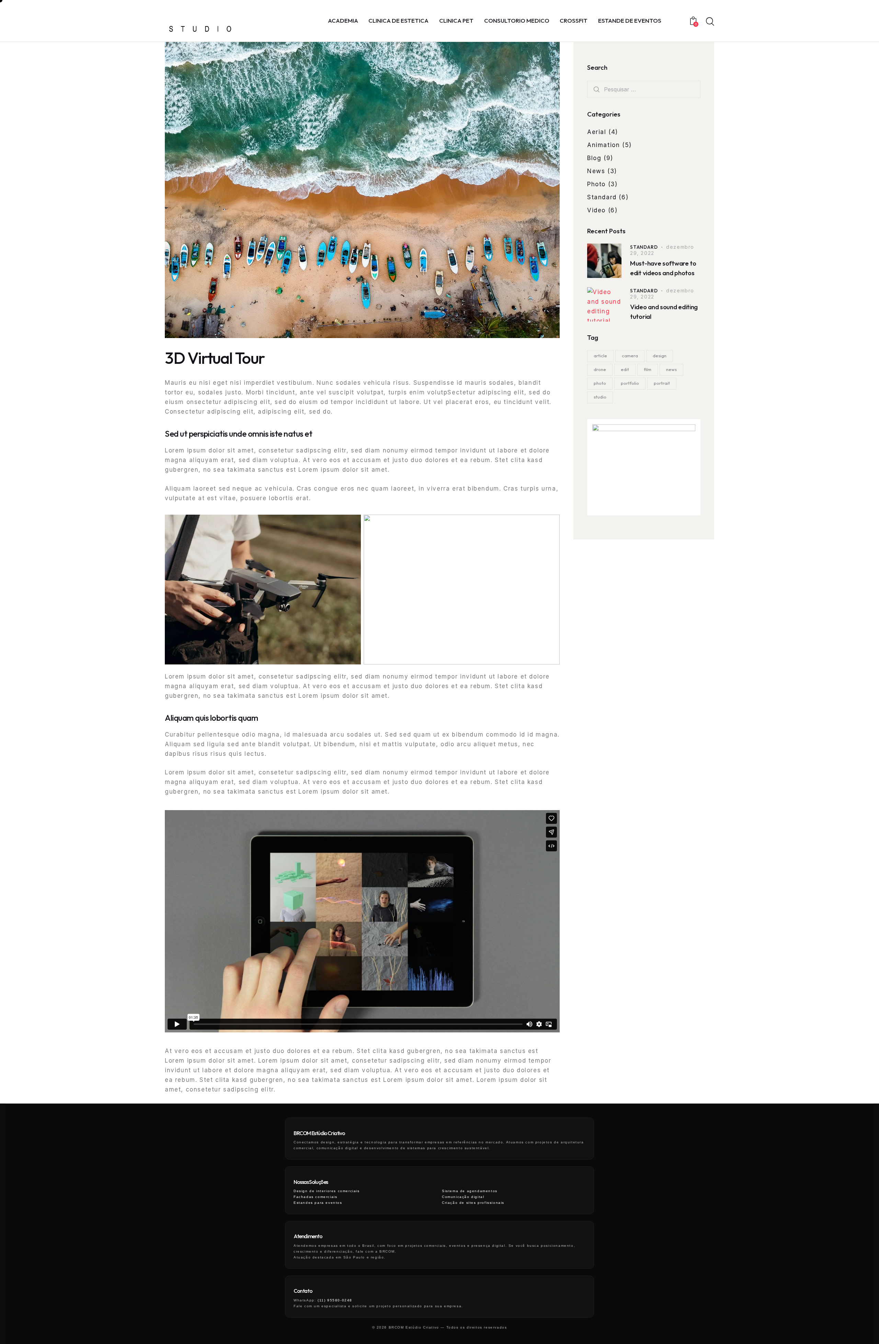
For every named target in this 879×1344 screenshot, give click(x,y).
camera (630, 355)
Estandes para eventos (318, 1203)
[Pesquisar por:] (643, 89)
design (659, 355)
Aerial (596, 131)
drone (600, 369)
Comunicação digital (463, 1197)
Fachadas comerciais (315, 1197)
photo (600, 383)
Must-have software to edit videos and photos (663, 268)
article (600, 355)
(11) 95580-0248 (335, 1300)
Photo (596, 184)
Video (596, 210)
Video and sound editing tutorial (664, 312)
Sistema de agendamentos (470, 1191)
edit (625, 369)
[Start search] (709, 21)
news (671, 369)
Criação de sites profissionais (473, 1203)
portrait (662, 383)
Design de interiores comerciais (327, 1191)
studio (600, 397)
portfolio (630, 383)
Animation (603, 145)
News (596, 171)
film (647, 369)
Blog (594, 158)
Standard (602, 197)
